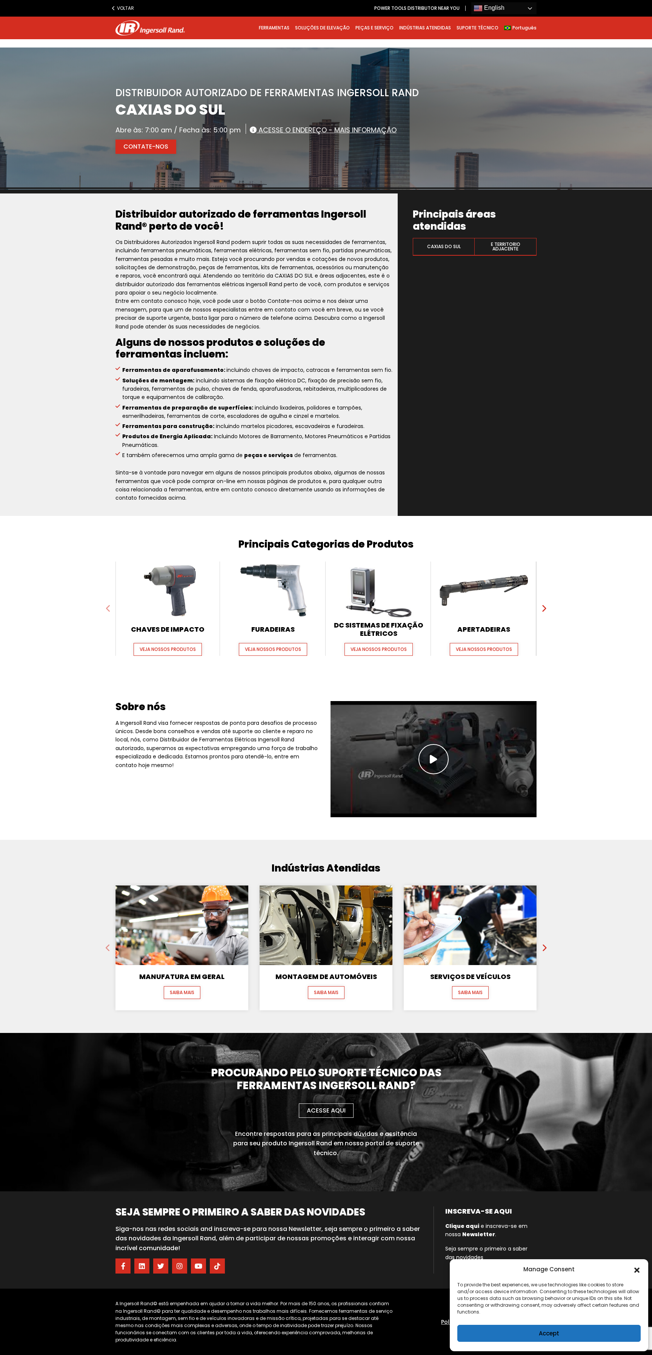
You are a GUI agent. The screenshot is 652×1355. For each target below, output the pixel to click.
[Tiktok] (217, 1266)
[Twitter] (160, 1266)
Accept (549, 1333)
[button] (637, 1269)
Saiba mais (182, 992)
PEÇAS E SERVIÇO (374, 28)
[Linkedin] (141, 1266)
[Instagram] (179, 1266)
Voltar (124, 8)
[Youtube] (198, 1266)
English (493, 8)
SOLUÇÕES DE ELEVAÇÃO (322, 28)
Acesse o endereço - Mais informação (327, 129)
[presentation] (108, 608)
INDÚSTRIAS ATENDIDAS (425, 28)
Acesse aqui (326, 1110)
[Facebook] (123, 1266)
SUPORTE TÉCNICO (477, 28)
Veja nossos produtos (168, 649)
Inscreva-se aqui (478, 1211)
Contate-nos (145, 146)
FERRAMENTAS (274, 28)
